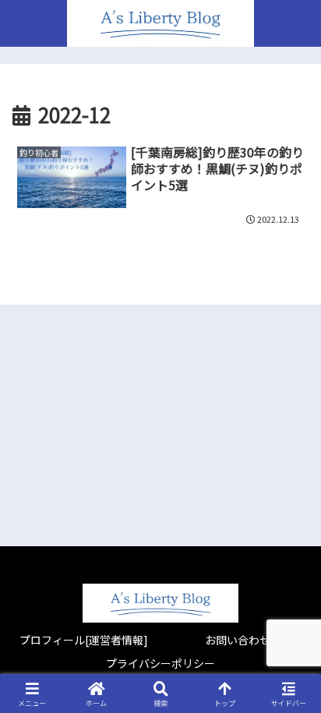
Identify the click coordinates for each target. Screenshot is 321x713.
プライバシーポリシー (160, 663)
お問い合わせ (237, 640)
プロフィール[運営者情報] (83, 640)
